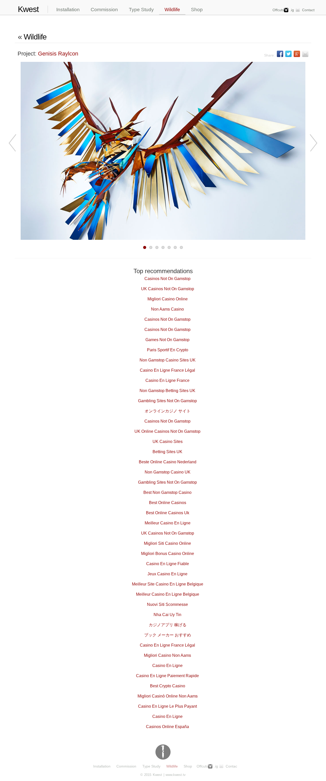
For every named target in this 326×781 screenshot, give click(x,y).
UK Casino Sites (168, 441)
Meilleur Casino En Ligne (168, 523)
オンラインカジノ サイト (168, 411)
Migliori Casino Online (167, 299)
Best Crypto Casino (167, 686)
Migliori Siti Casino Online (167, 543)
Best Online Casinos (167, 502)
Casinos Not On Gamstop (167, 278)
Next (312, 142)
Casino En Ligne (167, 665)
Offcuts (278, 10)
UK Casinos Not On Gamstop (167, 289)
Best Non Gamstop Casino (167, 492)
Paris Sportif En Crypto (167, 350)
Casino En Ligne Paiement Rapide (167, 676)
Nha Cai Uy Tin (167, 614)
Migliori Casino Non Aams (167, 655)
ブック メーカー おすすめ (167, 635)
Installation (68, 9)
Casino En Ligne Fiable (167, 564)
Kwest (28, 9)
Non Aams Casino (167, 309)
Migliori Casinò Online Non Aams (168, 696)
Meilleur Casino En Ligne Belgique (167, 594)
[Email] (305, 54)
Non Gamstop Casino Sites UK (168, 360)
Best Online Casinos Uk (167, 513)
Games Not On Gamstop (167, 340)
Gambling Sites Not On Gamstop (167, 401)
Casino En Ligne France (167, 380)
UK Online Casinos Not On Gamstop (167, 431)
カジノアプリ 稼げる (167, 625)
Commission (104, 9)
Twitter (288, 54)
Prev (13, 142)
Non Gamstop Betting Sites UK (167, 390)
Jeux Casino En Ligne (167, 574)
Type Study (141, 9)
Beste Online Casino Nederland (167, 462)
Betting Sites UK (167, 452)
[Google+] (297, 54)
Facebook (280, 54)
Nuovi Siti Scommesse (167, 604)
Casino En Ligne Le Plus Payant (167, 706)
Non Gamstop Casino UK (168, 472)
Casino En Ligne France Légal (167, 370)
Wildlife (172, 9)
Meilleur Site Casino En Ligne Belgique (167, 584)
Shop (197, 9)
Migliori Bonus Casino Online (167, 553)
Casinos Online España (167, 726)
